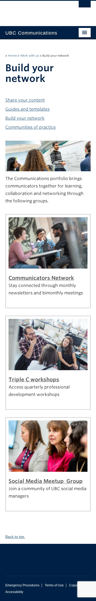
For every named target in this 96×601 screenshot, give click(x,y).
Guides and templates (27, 109)
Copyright (76, 585)
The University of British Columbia (35, 11)
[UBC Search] (85, 6)
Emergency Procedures (22, 585)
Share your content (25, 100)
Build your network (25, 118)
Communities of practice (30, 127)
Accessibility (14, 592)
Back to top (15, 537)
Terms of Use (54, 585)
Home (12, 55)
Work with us (29, 55)
